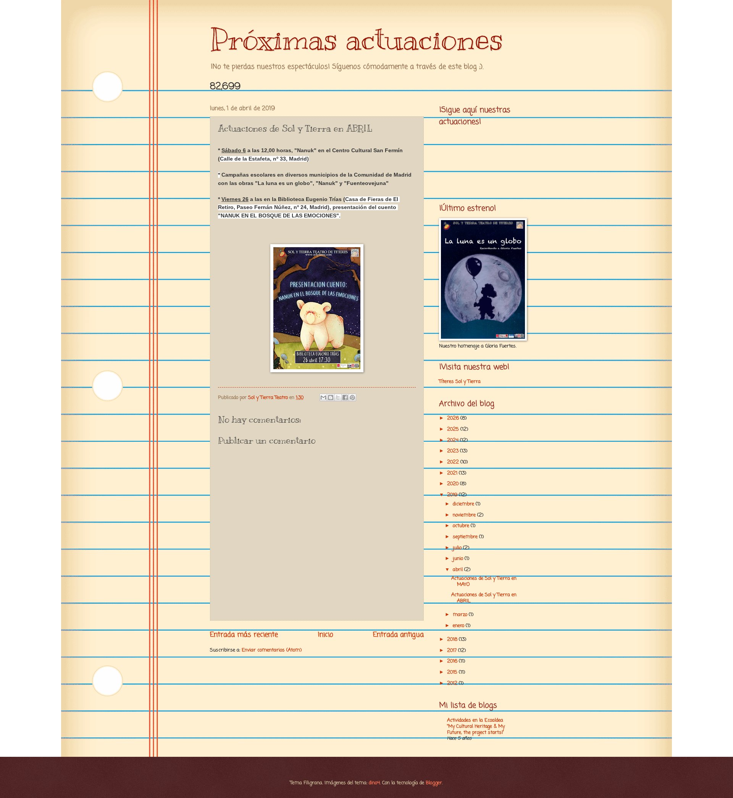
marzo (461, 614)
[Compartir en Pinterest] (352, 397)
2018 (453, 639)
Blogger (434, 783)
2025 (453, 429)
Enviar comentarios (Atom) (272, 650)
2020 (453, 483)
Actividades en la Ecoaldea (475, 720)
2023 (453, 451)
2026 (453, 418)
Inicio (325, 634)
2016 (453, 661)
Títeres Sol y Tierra (460, 381)
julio (458, 548)
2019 (453, 495)
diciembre (464, 504)
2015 (453, 672)
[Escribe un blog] (330, 397)
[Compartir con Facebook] (345, 397)
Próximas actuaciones (356, 39)
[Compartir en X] (338, 397)
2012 (453, 683)
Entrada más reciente (244, 634)
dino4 (374, 783)
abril (458, 569)
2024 (453, 440)
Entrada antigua (398, 634)
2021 (453, 473)
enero (459, 625)
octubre (462, 525)
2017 (452, 650)
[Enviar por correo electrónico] (323, 397)
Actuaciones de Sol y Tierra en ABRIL (484, 597)
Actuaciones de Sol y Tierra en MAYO (484, 581)
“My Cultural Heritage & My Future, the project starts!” (476, 729)
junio (459, 558)
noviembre (465, 515)
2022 (453, 462)
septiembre (466, 537)
